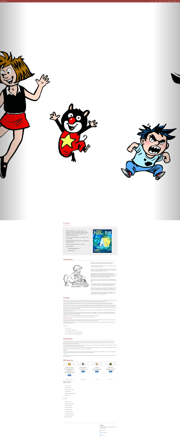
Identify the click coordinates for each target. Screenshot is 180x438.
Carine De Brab (4, 1)
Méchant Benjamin (83, 379)
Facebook (82, 244)
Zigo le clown (110, 379)
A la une (156, 1)
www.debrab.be (102, 434)
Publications (169, 1)
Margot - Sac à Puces (70, 379)
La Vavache (97, 379)
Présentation (160, 1)
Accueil (152, 1)
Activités (165, 1)
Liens (178, 1)
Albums (69, 375)
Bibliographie (174, 1)
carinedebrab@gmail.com (103, 432)
